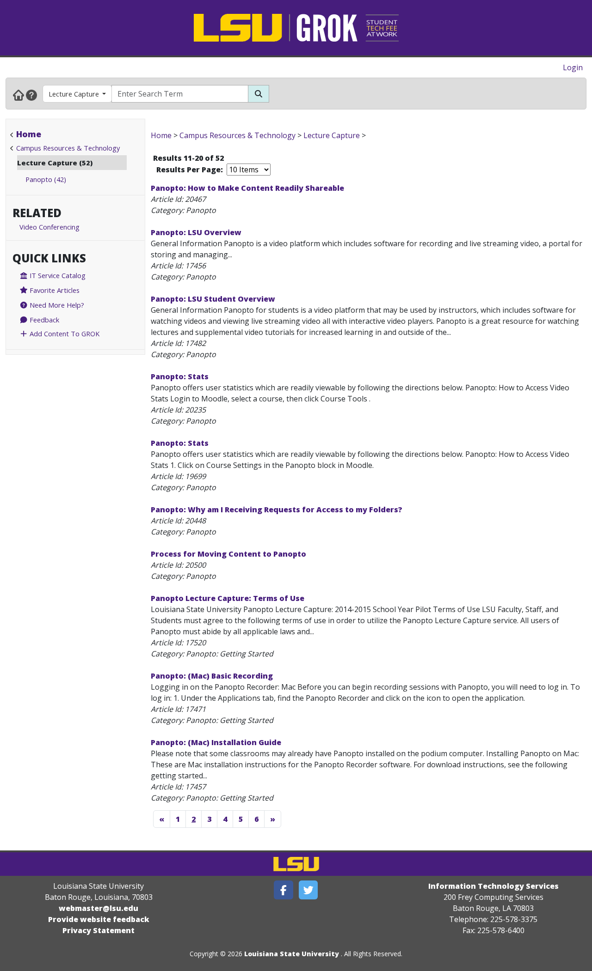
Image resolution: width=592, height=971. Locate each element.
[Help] (31, 95)
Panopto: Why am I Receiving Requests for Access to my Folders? (276, 509)
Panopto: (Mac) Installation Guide (216, 742)
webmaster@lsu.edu (98, 908)
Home (28, 134)
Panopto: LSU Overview (196, 232)
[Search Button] (258, 94)
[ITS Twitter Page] (308, 889)
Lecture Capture (74, 93)
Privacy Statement (98, 930)
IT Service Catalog (57, 275)
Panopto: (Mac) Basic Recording (212, 676)
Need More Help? (56, 305)
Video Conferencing (49, 226)
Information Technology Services (493, 886)
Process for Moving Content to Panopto (228, 554)
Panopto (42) (45, 179)
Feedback (43, 319)
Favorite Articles (54, 290)
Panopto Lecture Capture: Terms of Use (227, 598)
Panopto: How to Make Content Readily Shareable (247, 188)
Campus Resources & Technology (68, 147)
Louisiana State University (291, 953)
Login (573, 67)
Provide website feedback (98, 919)
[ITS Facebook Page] (283, 889)
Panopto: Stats (180, 376)
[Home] (18, 95)
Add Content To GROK (63, 333)
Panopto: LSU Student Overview (213, 299)
